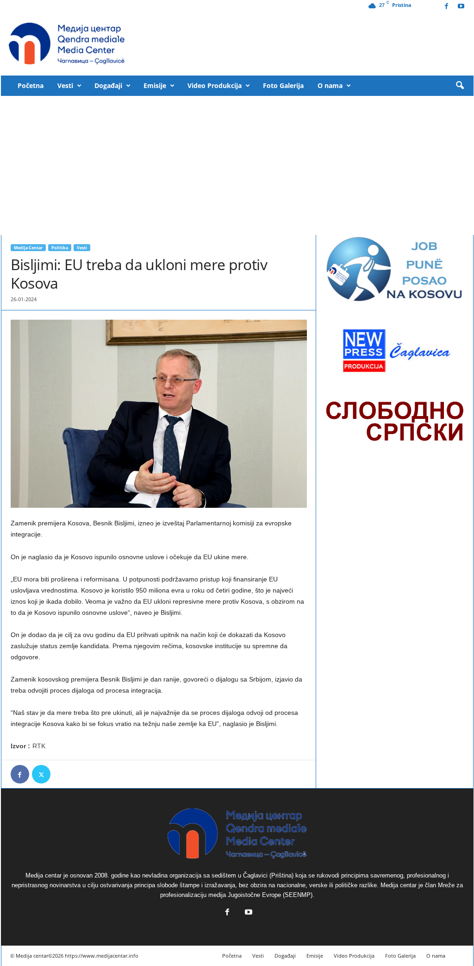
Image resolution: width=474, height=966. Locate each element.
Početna (31, 85)
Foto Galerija (283, 85)
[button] (459, 86)
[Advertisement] (237, 165)
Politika (59, 248)
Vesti (65, 85)
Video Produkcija (214, 85)
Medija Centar (28, 248)
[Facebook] (446, 6)
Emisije (154, 85)
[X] (41, 774)
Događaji (108, 85)
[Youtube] (461, 6)
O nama (330, 85)
